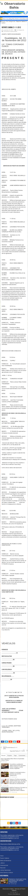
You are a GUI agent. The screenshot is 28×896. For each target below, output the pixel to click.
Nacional (2, 868)
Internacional (4, 865)
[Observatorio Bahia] (14, 5)
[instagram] (19, 823)
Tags (15, 755)
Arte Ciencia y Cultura (6, 872)
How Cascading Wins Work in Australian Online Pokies (12, 759)
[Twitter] (14, 823)
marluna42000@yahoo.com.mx (9, 838)
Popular (9, 755)
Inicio (2, 856)
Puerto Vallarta (4, 858)
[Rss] (8, 823)
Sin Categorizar (10, 21)
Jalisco (2, 863)
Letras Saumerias (5, 870)
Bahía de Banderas (5, 860)
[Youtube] (17, 823)
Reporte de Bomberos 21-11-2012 (10, 747)
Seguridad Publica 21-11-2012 (17, 750)
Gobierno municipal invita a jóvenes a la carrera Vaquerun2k (17, 774)
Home (3, 21)
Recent (3, 755)
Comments (22, 755)
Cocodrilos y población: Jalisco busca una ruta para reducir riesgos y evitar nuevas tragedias (17, 766)
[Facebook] (11, 823)
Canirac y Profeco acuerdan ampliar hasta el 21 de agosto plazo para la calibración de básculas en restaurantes (18, 781)
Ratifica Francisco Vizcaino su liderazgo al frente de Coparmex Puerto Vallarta (18, 789)
